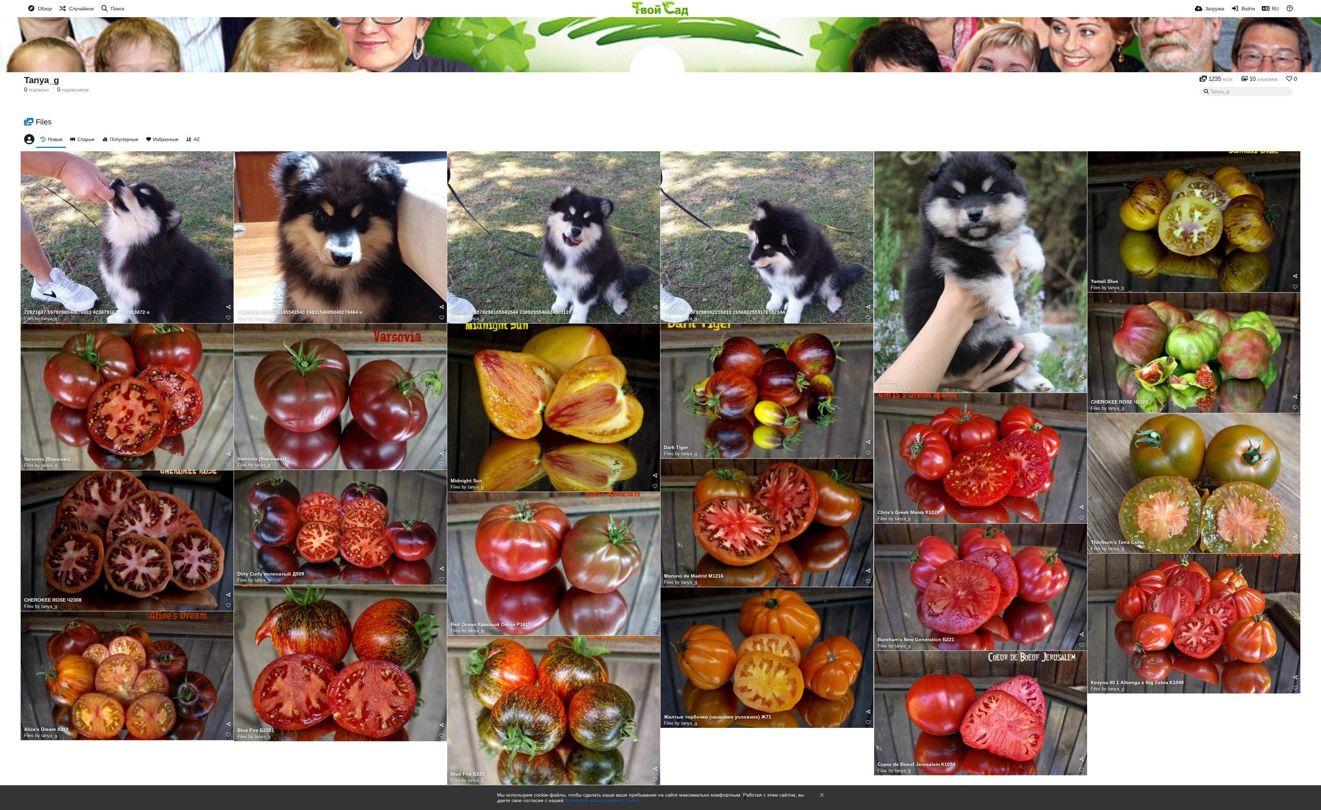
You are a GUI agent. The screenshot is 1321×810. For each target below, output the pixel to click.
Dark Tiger (676, 447)
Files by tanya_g (40, 318)
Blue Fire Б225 (468, 774)
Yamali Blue (1104, 281)
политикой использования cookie (602, 800)
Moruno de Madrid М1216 (693, 576)
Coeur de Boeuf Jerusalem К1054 (916, 764)
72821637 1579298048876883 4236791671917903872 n (87, 312)
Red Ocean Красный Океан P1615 (491, 624)
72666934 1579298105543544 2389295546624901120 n (513, 312)
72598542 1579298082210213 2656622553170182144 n (727, 312)
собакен (887, 381)
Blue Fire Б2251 (255, 730)
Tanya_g (41, 80)
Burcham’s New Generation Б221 (916, 639)
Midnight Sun (466, 480)
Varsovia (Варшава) (47, 459)
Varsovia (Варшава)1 (262, 458)
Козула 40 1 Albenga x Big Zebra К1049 (1137, 682)
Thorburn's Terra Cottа (1117, 542)
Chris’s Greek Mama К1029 (908, 512)
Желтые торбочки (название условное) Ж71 (717, 717)
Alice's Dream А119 (46, 729)
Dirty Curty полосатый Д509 (270, 574)
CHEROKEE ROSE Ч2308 (1119, 402)
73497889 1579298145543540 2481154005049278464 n (300, 312)
